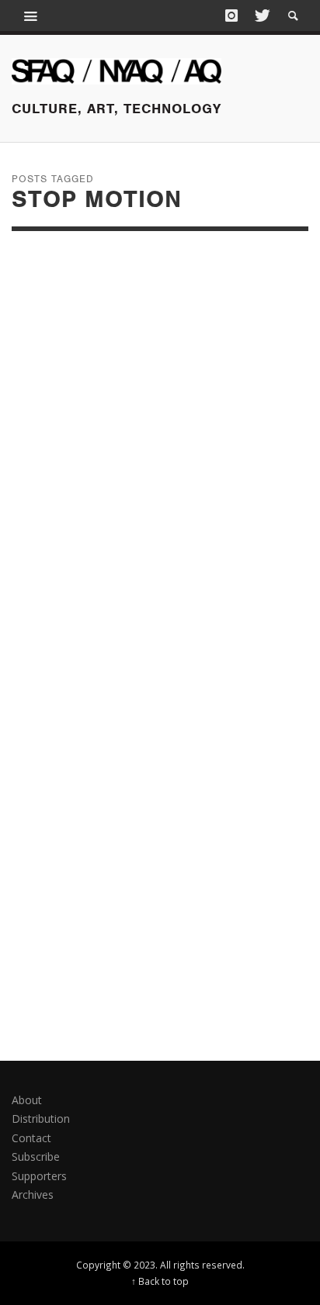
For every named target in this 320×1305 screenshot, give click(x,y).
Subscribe (36, 1156)
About (27, 1100)
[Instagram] (231, 15)
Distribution (41, 1118)
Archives (33, 1194)
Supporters (39, 1176)
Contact (31, 1138)
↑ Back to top (160, 1281)
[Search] (31, 15)
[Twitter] (261, 15)
